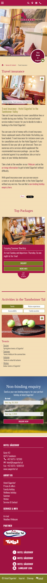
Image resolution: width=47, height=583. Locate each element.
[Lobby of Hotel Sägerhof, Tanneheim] (23, 90)
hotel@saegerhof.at (15, 462)
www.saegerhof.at (10, 469)
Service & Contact (11, 65)
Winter (6, 363)
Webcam (31, 164)
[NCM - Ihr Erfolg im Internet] (39, 578)
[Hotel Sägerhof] (2, 65)
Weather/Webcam (10, 519)
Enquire (38, 60)
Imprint (22, 578)
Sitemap (30, 578)
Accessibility (12, 311)
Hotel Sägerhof (9, 482)
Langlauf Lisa (25, 568)
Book (38, 55)
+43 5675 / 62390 (14, 459)
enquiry (23, 263)
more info (23, 268)
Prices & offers (9, 486)
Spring (6, 345)
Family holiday (9, 489)
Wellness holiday (9, 492)
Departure (9, 409)
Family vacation (34, 311)
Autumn (6, 357)
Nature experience (34, 306)
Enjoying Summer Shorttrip (15, 248)
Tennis (12, 306)
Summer (6, 351)
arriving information (10, 167)
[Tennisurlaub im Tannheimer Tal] (23, 326)
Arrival (7, 398)
